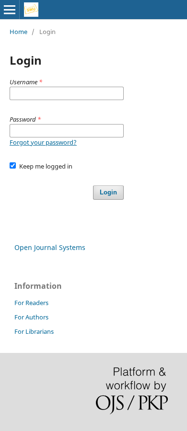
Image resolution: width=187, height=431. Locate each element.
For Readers (31, 302)
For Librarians (34, 331)
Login (108, 192)
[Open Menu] (9, 9)
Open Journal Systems (49, 247)
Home (18, 31)
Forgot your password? (43, 142)
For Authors (31, 317)
